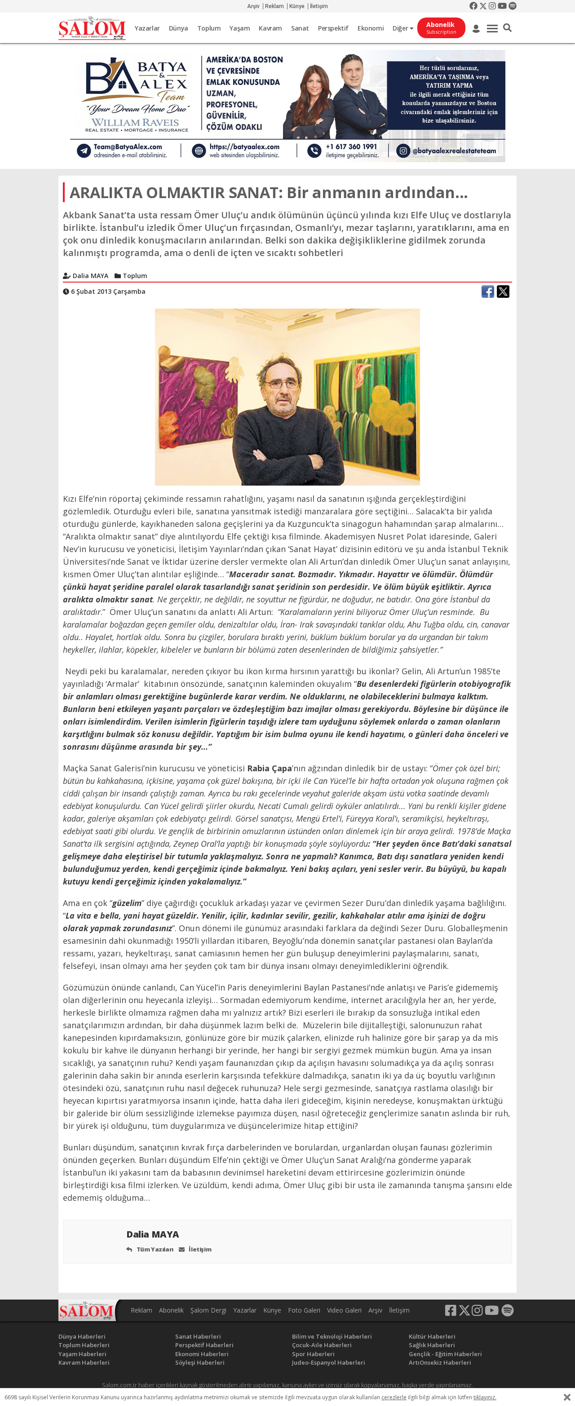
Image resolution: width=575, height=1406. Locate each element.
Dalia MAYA (153, 1234)
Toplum (209, 28)
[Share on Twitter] (503, 291)
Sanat (300, 28)
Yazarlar (147, 28)
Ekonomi (371, 28)
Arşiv (253, 6)
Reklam (274, 6)
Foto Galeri (304, 1310)
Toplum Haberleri (84, 1345)
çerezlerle (394, 1397)
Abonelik (171, 1310)
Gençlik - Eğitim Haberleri (445, 1354)
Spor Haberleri (313, 1354)
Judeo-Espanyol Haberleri (328, 1362)
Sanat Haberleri (198, 1336)
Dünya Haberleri (82, 1336)
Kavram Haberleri (84, 1362)
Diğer (401, 28)
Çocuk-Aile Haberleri (322, 1345)
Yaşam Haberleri (82, 1354)
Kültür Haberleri (432, 1336)
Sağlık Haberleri (432, 1345)
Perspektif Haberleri (204, 1345)
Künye (297, 6)
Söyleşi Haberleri (200, 1362)
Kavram (270, 28)
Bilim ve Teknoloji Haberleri (332, 1336)
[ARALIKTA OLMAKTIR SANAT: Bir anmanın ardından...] (287, 396)
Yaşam (240, 28)
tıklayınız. (484, 1397)
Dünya (178, 28)
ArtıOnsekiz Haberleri (440, 1362)
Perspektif (333, 28)
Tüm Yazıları (154, 1249)
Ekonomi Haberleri (202, 1354)
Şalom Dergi (208, 1310)
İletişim (319, 6)
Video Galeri (344, 1310)
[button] (507, 28)
